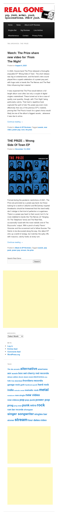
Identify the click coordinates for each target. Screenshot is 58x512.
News (18, 25)
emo (45, 377)
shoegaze (28, 409)
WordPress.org (13, 354)
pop (22, 400)
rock (23, 129)
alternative (28, 368)
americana (42, 369)
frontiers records (33, 380)
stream (23, 250)
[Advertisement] (32, 445)
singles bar (40, 414)
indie (10, 390)
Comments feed (14, 351)
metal (44, 389)
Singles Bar (12, 30)
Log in (10, 346)
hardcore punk (31, 385)
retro (33, 405)
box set (22, 373)
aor (9, 373)
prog (10, 405)
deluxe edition (12, 377)
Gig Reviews (25, 30)
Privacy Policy (37, 35)
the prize (28, 129)
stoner (10, 420)
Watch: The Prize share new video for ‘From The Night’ (23, 57)
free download (16, 381)
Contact (25, 35)
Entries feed (12, 349)
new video (32, 395)
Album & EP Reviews (32, 25)
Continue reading (15, 121)
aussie (40, 127)
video (43, 420)
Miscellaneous (13, 35)
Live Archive (38, 30)
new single (20, 395)
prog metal (18, 406)
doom (21, 377)
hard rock (43, 384)
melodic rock (32, 390)
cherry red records (38, 373)
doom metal (28, 377)
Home (10, 25)
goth (22, 384)
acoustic (17, 369)
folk (9, 380)
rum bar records (15, 409)
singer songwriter (20, 414)
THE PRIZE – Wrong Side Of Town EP (20, 143)
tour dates (34, 420)
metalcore (10, 395)
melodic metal (19, 390)
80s (12, 369)
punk (26, 405)
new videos (13, 399)
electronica (38, 376)
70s (8, 369)
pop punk (30, 399)
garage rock (13, 384)
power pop (16, 129)
